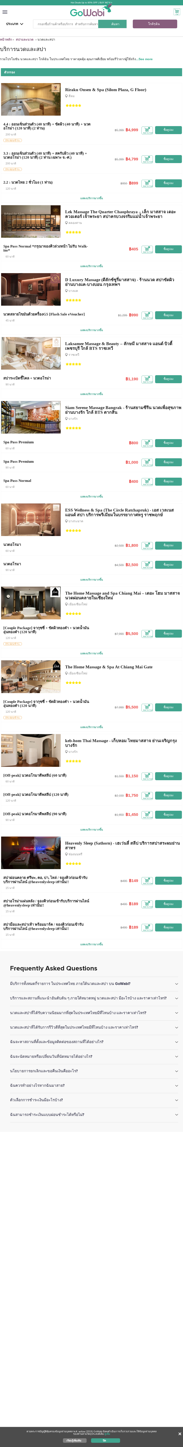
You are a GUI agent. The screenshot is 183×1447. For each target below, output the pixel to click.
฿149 (133, 880)
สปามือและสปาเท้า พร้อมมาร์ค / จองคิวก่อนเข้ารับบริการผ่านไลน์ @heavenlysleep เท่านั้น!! (43, 926)
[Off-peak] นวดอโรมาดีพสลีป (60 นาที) (35, 775)
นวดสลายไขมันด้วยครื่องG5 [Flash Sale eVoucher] (44, 314)
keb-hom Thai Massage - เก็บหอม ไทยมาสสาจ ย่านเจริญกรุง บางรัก (121, 743)
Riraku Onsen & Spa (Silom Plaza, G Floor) (105, 89)
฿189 (133, 904)
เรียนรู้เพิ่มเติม (74, 1440)
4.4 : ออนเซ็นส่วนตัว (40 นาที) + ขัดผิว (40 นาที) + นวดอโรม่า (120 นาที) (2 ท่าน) (47, 126)
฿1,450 (132, 814)
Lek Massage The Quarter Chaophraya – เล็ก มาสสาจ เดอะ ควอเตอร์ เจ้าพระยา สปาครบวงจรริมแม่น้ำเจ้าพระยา (120, 214)
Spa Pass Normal (17, 481)
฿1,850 (119, 815)
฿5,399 (119, 130)
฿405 (133, 249)
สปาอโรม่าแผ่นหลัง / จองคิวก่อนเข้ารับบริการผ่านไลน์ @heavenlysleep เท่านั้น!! (46, 903)
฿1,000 (132, 462)
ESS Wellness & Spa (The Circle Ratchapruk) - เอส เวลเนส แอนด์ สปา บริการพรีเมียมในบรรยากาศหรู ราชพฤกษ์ (119, 512)
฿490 (124, 881)
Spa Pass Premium (18, 442)
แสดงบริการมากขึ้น (91, 198)
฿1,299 (122, 315)
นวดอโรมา (12, 544)
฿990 (133, 315)
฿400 (133, 481)
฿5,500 (132, 633)
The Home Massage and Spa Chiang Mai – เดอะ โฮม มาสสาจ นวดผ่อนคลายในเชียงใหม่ (122, 595)
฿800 (133, 443)
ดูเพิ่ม (107, 1434)
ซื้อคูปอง (168, 129)
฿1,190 (132, 379)
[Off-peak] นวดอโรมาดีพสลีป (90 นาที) (35, 814)
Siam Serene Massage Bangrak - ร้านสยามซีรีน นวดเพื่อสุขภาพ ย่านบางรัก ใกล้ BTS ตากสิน (123, 410)
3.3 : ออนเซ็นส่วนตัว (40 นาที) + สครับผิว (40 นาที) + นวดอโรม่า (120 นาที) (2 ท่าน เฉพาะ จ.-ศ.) (45, 155)
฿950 (124, 183)
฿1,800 (132, 545)
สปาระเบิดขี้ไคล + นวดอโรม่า (27, 378)
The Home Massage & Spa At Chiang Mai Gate (108, 667)
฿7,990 (119, 634)
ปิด (104, 1440)
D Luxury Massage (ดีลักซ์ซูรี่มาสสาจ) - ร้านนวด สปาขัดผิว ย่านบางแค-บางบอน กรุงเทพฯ (119, 282)
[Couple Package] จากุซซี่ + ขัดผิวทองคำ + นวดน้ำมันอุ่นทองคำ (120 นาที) (46, 630)
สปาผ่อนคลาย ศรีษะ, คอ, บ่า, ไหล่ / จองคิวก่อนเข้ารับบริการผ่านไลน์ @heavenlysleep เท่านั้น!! (45, 880)
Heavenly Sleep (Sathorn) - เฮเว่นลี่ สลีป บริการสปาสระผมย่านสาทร (122, 845)
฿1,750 (132, 795)
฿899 (133, 183)
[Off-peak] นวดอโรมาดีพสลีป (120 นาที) (36, 794)
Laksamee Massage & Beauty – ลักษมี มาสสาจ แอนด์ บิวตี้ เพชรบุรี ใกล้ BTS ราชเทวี (118, 346)
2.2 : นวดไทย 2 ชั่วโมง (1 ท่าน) (28, 182)
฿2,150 (119, 795)
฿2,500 (119, 545)
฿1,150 (132, 776)
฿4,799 (132, 159)
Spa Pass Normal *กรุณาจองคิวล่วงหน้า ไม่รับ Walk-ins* (45, 248)
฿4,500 (119, 565)
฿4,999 (132, 130)
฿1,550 (119, 776)
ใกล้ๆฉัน (154, 24)
